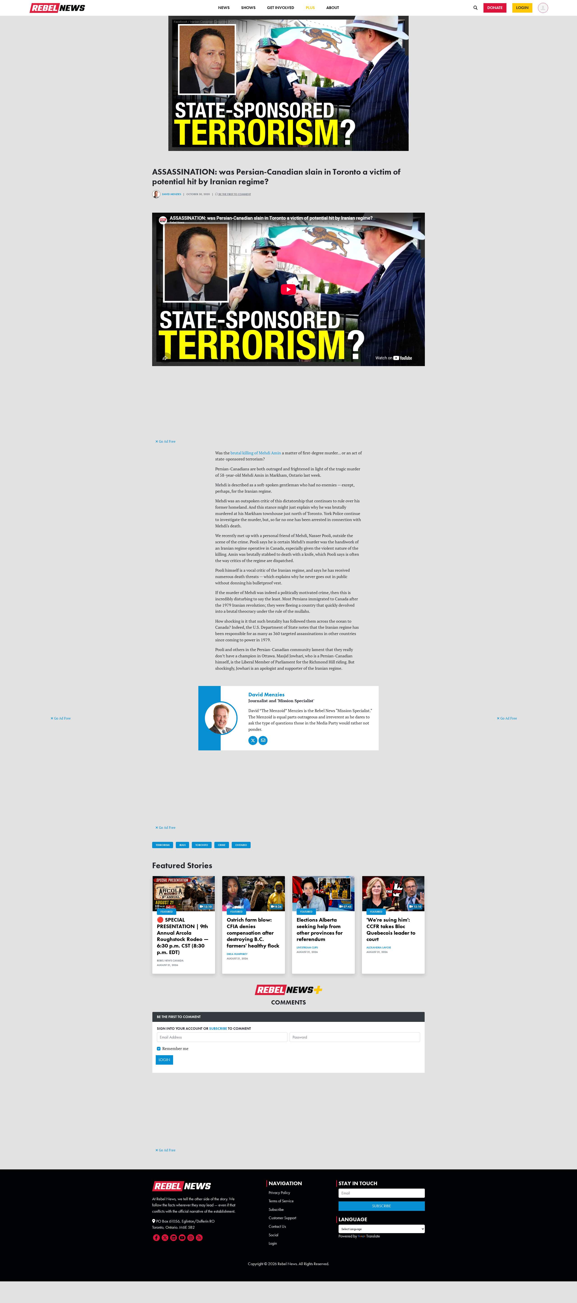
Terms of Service (281, 1201)
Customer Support (282, 1218)
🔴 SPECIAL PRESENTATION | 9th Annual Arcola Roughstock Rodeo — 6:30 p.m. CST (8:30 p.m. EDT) (182, 936)
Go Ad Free (62, 718)
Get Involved (280, 7)
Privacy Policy (279, 1192)
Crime (221, 845)
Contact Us (277, 1226)
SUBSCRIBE (218, 1028)
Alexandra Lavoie (378, 947)
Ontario (241, 845)
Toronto (201, 845)
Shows (248, 7)
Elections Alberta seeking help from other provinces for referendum (320, 929)
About (332, 7)
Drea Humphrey (237, 954)
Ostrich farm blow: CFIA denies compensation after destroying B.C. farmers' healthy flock (253, 932)
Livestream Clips (307, 947)
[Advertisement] (69, 645)
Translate (373, 1236)
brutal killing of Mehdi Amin (256, 453)
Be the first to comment (234, 194)
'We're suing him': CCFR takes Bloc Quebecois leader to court (390, 929)
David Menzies (171, 194)
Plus (310, 7)
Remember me (175, 1048)
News (224, 7)
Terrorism (162, 845)
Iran (182, 845)
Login (273, 1243)
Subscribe (276, 1209)
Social (273, 1235)
